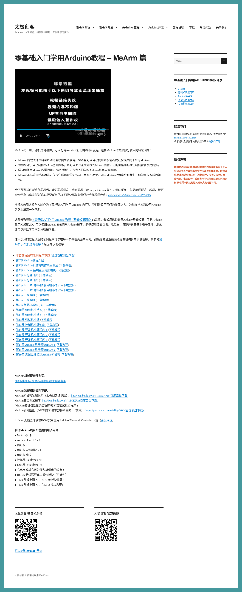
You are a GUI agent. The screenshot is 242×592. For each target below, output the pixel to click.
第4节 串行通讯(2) (27, 280)
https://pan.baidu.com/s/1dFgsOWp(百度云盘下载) (115, 410)
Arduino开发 (156, 27)
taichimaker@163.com (185, 137)
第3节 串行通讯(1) (27, 275)
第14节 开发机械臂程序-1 (32, 329)
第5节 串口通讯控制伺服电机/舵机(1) (39, 285)
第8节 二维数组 (26, 300)
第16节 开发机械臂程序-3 (32, 339)
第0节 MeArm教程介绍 (30, 260)
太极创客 (25, 26)
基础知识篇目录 (186, 92)
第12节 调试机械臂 (28, 320)
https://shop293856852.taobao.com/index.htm (40, 380)
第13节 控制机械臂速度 (31, 325)
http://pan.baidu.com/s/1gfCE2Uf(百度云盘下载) (70, 400)
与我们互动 (214, 141)
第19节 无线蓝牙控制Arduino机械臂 (38, 354)
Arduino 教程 (130, 27)
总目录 (181, 88)
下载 (192, 27)
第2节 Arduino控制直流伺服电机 (36, 270)
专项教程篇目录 (186, 103)
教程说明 (178, 27)
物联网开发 (106, 27)
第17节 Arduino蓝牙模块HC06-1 (36, 344)
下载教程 (65, 265)
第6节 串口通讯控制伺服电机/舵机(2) (39, 290)
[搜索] (224, 61)
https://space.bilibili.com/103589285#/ (129, 195)
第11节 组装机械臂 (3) (30, 315)
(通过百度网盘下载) (63, 255)
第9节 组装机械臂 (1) (29, 305)
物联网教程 (83, 27)
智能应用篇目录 (186, 99)
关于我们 (221, 27)
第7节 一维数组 (26, 295)
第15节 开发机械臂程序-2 (32, 334)
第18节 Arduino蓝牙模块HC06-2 (36, 349)
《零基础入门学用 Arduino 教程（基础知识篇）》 (62, 219)
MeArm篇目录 (185, 96)
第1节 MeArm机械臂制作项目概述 (37, 265)
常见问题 (205, 27)
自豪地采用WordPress (38, 575)
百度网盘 (106, 420)
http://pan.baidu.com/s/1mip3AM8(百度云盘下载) (99, 395)
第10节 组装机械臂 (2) (30, 310)
